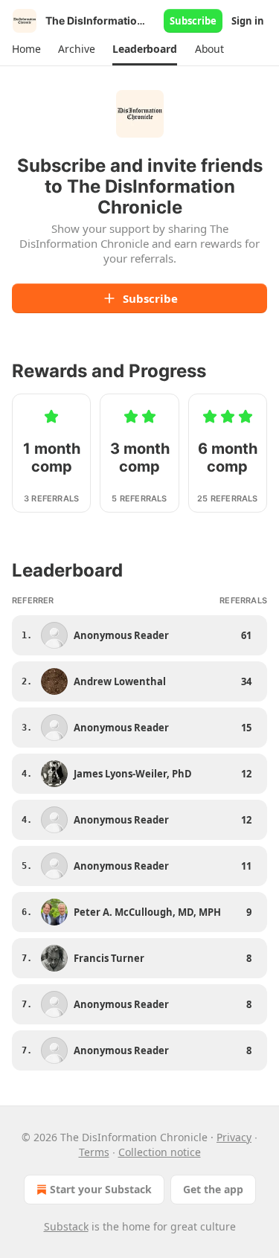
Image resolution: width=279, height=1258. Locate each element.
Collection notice (159, 1152)
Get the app (213, 1189)
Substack (66, 1226)
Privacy (234, 1137)
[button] (26, 49)
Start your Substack (101, 1189)
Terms (94, 1152)
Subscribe (193, 21)
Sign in (247, 21)
